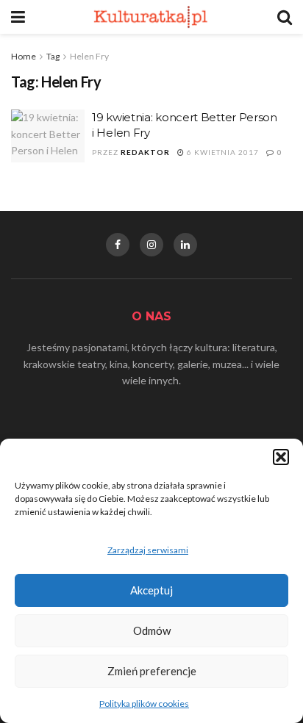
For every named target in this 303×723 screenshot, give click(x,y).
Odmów (152, 630)
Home (23, 56)
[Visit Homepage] (151, 17)
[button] (281, 457)
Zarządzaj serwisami (147, 549)
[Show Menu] (18, 17)
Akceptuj (151, 590)
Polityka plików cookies (144, 703)
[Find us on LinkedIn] (185, 244)
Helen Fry (89, 56)
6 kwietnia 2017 (222, 152)
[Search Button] (284, 17)
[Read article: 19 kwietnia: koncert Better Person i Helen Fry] (48, 135)
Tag (53, 56)
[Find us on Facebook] (117, 244)
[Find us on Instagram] (151, 244)
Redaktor (145, 152)
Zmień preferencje (151, 670)
